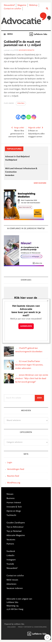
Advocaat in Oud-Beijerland (17, 157)
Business (11, 498)
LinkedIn (10, 556)
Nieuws (10, 494)
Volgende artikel (34, 128)
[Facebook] (18, 117)
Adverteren (11, 584)
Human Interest (14, 503)
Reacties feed (13, 476)
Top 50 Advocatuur (15, 527)
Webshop (33, 5)
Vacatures (11, 540)
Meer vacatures (40, 183)
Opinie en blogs (14, 511)
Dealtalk (20, 103)
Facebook (11, 551)
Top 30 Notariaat (14, 531)
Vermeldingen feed (15, 469)
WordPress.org (13, 483)
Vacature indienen (15, 588)
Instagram (11, 560)
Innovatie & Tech (14, 507)
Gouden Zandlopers (16, 523)
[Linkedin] (23, 117)
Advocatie (26, 18)
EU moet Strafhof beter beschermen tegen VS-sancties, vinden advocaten (29, 364)
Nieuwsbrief (9, 5)
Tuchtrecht (11, 515)
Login (9, 463)
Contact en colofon (12, 9)
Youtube (10, 564)
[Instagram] (33, 117)
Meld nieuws (12, 580)
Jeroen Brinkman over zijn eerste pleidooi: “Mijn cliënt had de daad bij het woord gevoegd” (31, 378)
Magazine (21, 5)
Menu (10, 34)
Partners (10, 544)
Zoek (40, 398)
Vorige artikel (19, 128)
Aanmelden (26, 326)
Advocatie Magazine (16, 535)
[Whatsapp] (28, 117)
